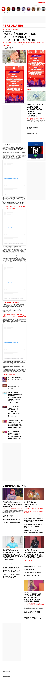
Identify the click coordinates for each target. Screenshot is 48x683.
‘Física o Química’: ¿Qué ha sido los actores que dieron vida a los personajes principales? (11, 517)
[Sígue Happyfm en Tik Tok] (44, 3)
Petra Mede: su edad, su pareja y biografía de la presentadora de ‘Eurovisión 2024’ (15, 435)
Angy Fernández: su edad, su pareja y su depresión (15, 379)
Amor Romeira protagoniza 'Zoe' (33, 134)
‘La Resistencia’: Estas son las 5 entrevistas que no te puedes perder (33, 568)
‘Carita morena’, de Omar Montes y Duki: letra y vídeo (33, 526)
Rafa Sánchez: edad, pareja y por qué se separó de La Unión (19, 37)
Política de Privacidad (6, 671)
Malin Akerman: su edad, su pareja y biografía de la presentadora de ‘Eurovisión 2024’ (15, 424)
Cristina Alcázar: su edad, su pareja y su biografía (11, 523)
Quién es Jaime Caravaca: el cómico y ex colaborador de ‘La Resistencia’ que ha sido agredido (14, 411)
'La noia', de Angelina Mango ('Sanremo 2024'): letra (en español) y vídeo (33, 617)
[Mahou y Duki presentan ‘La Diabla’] (4, 385)
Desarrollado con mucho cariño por (13, 678)
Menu (3, 5)
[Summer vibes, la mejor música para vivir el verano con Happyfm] (36, 96)
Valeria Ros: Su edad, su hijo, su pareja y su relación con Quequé (32, 574)
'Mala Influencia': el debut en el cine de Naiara (34, 127)
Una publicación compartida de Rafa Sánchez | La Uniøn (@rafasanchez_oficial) (19, 194)
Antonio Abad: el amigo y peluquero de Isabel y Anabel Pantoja (11, 576)
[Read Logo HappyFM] (9, 3)
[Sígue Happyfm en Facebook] (39, 3)
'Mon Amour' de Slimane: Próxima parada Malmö (32, 612)
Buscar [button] (44, 5)
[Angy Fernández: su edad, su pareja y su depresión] (4, 379)
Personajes (12, 25)
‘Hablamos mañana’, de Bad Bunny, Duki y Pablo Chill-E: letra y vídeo (33, 520)
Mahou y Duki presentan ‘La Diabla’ (13, 386)
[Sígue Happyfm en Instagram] (41, 3)
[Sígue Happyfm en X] (43, 3)
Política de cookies (6, 674)
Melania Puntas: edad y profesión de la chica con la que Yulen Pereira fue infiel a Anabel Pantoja (11, 569)
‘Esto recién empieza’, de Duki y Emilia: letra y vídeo (33, 531)
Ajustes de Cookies (6, 676)
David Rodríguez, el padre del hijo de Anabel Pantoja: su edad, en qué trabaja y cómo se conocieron (15, 397)
